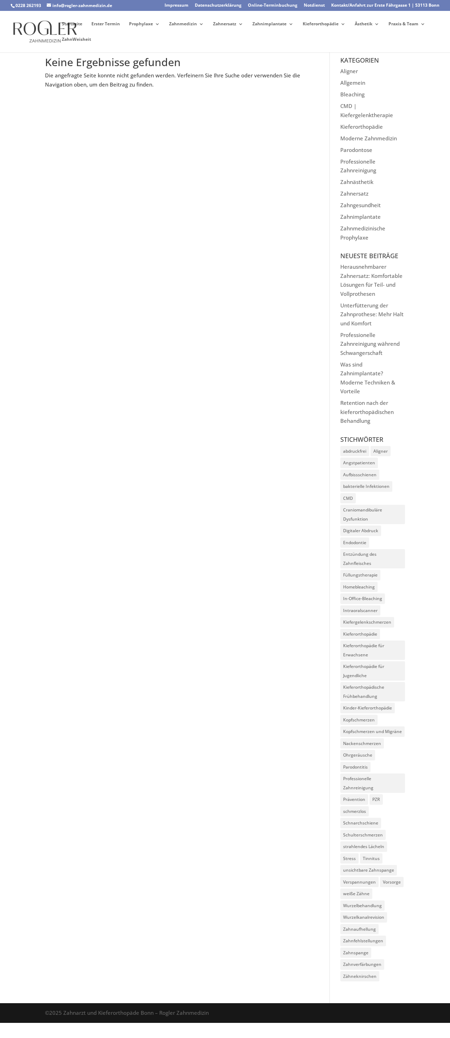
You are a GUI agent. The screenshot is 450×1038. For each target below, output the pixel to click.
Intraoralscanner (360, 610)
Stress (349, 858)
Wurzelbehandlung (362, 906)
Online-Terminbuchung (272, 5)
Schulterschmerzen (363, 835)
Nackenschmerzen (362, 743)
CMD (348, 498)
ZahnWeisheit (76, 39)
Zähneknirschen (360, 976)
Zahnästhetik (356, 181)
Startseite (72, 24)
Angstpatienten (359, 463)
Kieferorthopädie (321, 24)
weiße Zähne (356, 894)
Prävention (354, 799)
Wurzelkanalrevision (363, 917)
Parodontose (356, 149)
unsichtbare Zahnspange (368, 870)
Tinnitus (371, 858)
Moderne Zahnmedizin (368, 138)
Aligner (349, 71)
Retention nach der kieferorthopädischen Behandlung (367, 411)
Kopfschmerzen (359, 720)
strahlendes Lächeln (363, 846)
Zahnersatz (224, 24)
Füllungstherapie (360, 575)
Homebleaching (359, 587)
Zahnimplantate (269, 24)
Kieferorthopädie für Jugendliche (363, 671)
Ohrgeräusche (357, 755)
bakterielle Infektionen (366, 486)
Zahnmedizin (183, 24)
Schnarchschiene (360, 823)
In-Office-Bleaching (362, 598)
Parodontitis (355, 767)
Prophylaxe (141, 24)
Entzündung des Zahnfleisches (360, 558)
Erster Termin (105, 24)
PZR (376, 799)
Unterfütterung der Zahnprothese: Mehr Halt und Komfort (372, 314)
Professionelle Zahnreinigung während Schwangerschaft (370, 343)
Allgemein (352, 82)
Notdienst (314, 5)
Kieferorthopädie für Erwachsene (363, 650)
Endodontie (354, 543)
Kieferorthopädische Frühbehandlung (363, 691)
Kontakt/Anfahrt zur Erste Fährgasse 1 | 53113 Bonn (385, 5)
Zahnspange (355, 953)
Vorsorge (392, 882)
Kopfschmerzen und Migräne (372, 731)
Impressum (176, 5)
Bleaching (352, 94)
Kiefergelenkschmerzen (367, 622)
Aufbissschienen (360, 475)
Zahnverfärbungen (362, 964)
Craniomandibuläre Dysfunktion (362, 514)
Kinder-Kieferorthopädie (367, 708)
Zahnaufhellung (359, 929)
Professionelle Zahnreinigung (358, 783)
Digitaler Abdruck (360, 531)
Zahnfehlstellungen (363, 941)
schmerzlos (354, 811)
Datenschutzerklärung (218, 5)
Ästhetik (363, 24)
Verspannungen (359, 882)
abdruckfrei (354, 451)
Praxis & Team (403, 24)
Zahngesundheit (360, 205)
